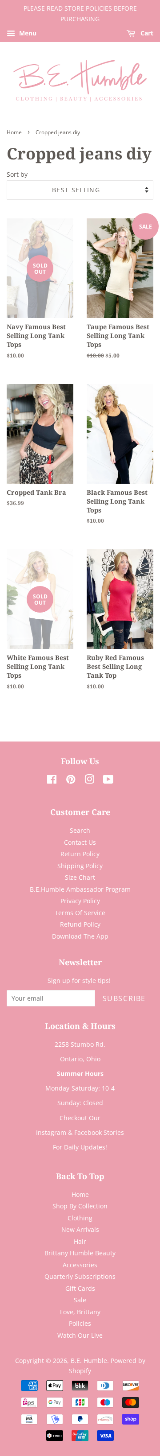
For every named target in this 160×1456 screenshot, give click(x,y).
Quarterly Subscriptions (80, 1276)
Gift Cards (80, 1288)
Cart (146, 33)
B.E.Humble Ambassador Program (80, 889)
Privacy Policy (80, 901)
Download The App (80, 936)
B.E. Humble (89, 1360)
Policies (80, 1323)
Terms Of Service (80, 913)
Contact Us (80, 842)
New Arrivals (80, 1229)
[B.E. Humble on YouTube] (108, 781)
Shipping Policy (80, 866)
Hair (80, 1241)
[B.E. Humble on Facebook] (52, 781)
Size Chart (80, 877)
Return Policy (80, 854)
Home (14, 132)
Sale (80, 1300)
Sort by (17, 174)
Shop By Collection (80, 1206)
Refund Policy (80, 924)
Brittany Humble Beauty (80, 1253)
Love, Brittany (80, 1312)
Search (80, 830)
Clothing (80, 1218)
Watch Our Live (80, 1335)
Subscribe (124, 998)
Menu (26, 33)
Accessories (80, 1265)
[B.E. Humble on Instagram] (89, 781)
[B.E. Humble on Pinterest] (71, 781)
